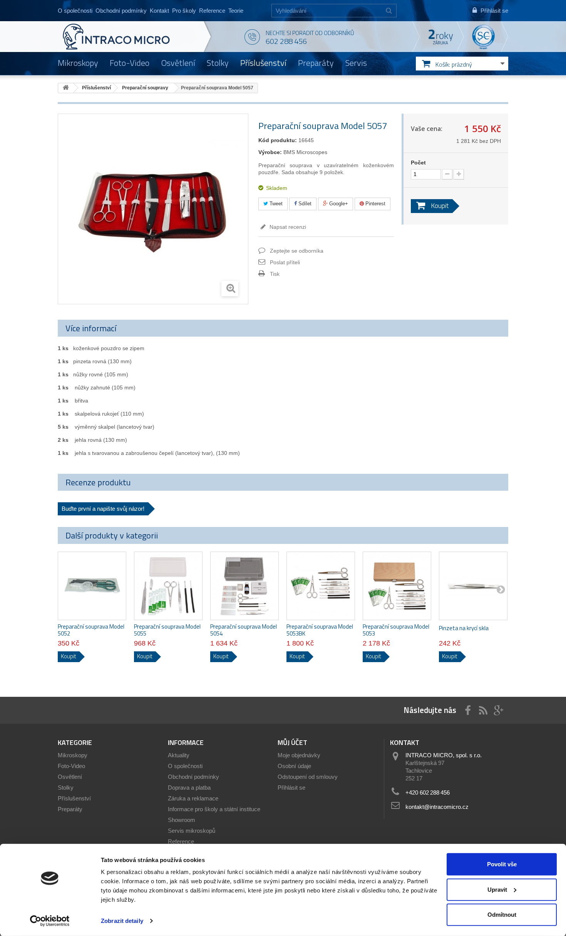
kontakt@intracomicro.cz (437, 806)
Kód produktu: (277, 140)
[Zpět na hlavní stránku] (66, 88)
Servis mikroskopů (191, 830)
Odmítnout (501, 914)
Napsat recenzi (287, 227)
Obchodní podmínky (121, 10)
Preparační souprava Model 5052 (91, 630)
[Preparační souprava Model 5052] (92, 586)
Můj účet (292, 742)
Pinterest (374, 203)
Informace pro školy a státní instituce (214, 809)
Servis (356, 62)
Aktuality (178, 755)
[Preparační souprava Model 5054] (244, 586)
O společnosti (75, 10)
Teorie (235, 10)
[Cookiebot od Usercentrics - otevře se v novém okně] (50, 921)
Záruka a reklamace (193, 798)
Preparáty (316, 62)
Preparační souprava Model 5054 (243, 630)
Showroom (181, 820)
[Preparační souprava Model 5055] (168, 586)
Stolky (218, 62)
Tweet (275, 203)
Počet (418, 162)
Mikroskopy (78, 62)
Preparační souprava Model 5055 (167, 630)
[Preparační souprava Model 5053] (397, 586)
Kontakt (159, 10)
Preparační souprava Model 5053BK (319, 630)
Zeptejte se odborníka (296, 251)
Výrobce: (270, 152)
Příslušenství (263, 62)
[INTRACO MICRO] (132, 36)
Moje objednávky (299, 755)
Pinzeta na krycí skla (464, 628)
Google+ (338, 203)
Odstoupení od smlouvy (308, 776)
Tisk (275, 274)
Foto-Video (129, 62)
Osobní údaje (294, 766)
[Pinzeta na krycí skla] (473, 586)
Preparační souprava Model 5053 (396, 630)
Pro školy (184, 10)
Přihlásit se (291, 787)
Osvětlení (178, 62)
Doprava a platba (189, 787)
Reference (212, 10)
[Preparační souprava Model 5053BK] (320, 586)
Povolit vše (502, 864)
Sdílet (304, 203)
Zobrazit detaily (122, 921)
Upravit (497, 889)
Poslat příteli (285, 262)
